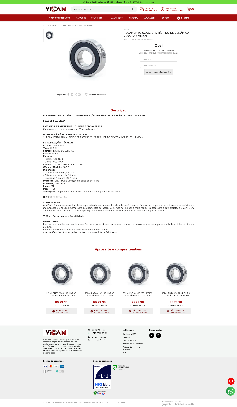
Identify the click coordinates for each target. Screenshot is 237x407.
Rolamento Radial (69, 25)
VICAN (126, 30)
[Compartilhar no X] (75, 94)
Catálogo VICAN (129, 334)
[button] (49, 35)
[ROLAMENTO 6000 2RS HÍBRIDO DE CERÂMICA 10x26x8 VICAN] (61, 284)
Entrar (168, 10)
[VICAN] (55, 9)
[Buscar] (133, 9)
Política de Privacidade (132, 344)
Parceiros (126, 337)
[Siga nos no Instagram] (158, 335)
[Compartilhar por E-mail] (79, 94)
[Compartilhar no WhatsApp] (72, 94)
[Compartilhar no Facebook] (68, 94)
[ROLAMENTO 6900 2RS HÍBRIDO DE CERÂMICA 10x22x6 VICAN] (138, 284)
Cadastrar (178, 10)
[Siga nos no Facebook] (151, 335)
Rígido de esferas (86, 25)
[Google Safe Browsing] (99, 393)
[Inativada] (102, 377)
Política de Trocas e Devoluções (131, 348)
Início (45, 25)
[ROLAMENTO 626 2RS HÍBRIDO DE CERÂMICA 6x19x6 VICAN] (176, 284)
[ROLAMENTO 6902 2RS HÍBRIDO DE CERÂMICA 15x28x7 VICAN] (99, 284)
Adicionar (66, 299)
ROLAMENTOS (55, 25)
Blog (124, 352)
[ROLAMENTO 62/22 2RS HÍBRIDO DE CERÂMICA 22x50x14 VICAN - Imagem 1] (49, 35)
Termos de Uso (129, 340)
